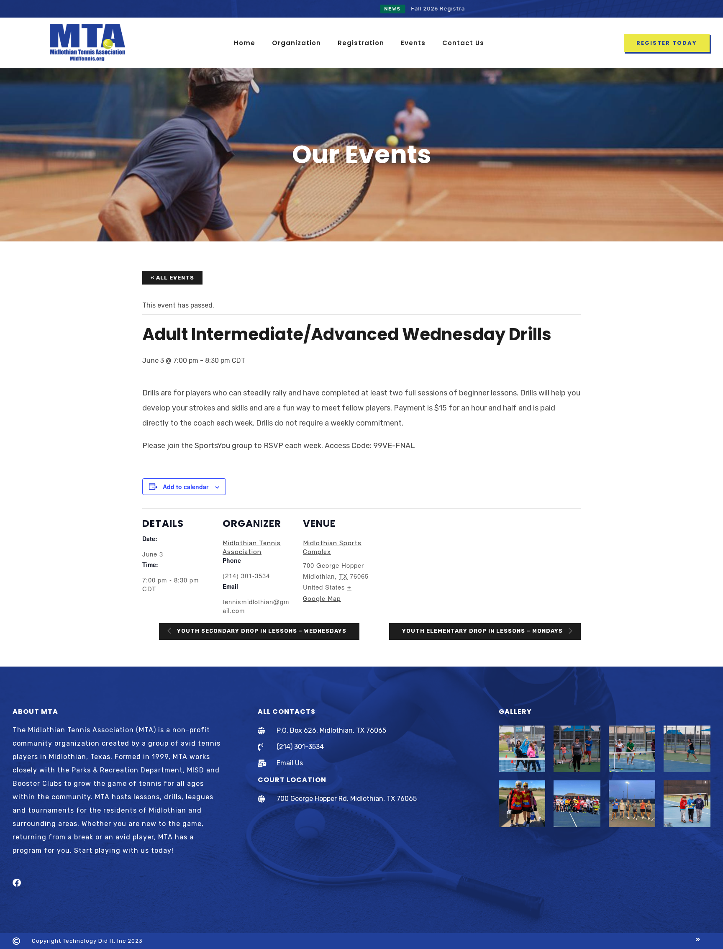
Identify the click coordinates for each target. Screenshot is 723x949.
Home (244, 43)
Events (413, 43)
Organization (296, 43)
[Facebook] (16, 883)
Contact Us (463, 43)
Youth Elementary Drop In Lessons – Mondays (483, 631)
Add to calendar (185, 486)
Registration (361, 43)
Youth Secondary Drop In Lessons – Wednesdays (260, 631)
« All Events (172, 277)
